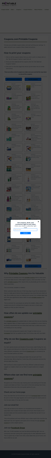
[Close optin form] (38, 222)
